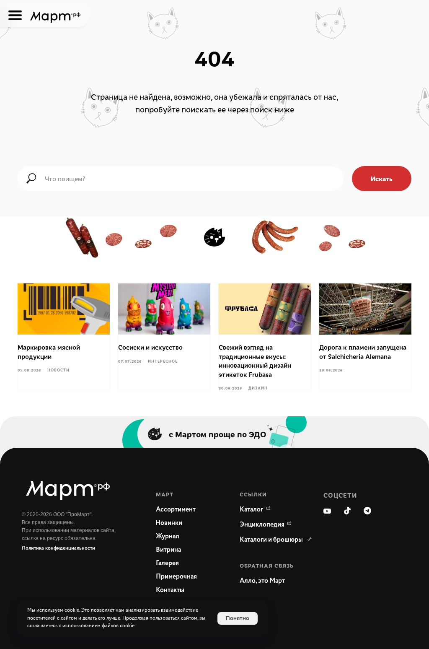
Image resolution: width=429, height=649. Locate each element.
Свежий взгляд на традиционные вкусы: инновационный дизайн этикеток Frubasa (255, 361)
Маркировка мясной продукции (49, 352)
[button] (273, 581)
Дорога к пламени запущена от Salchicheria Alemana (362, 352)
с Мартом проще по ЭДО (217, 433)
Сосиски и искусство (150, 347)
